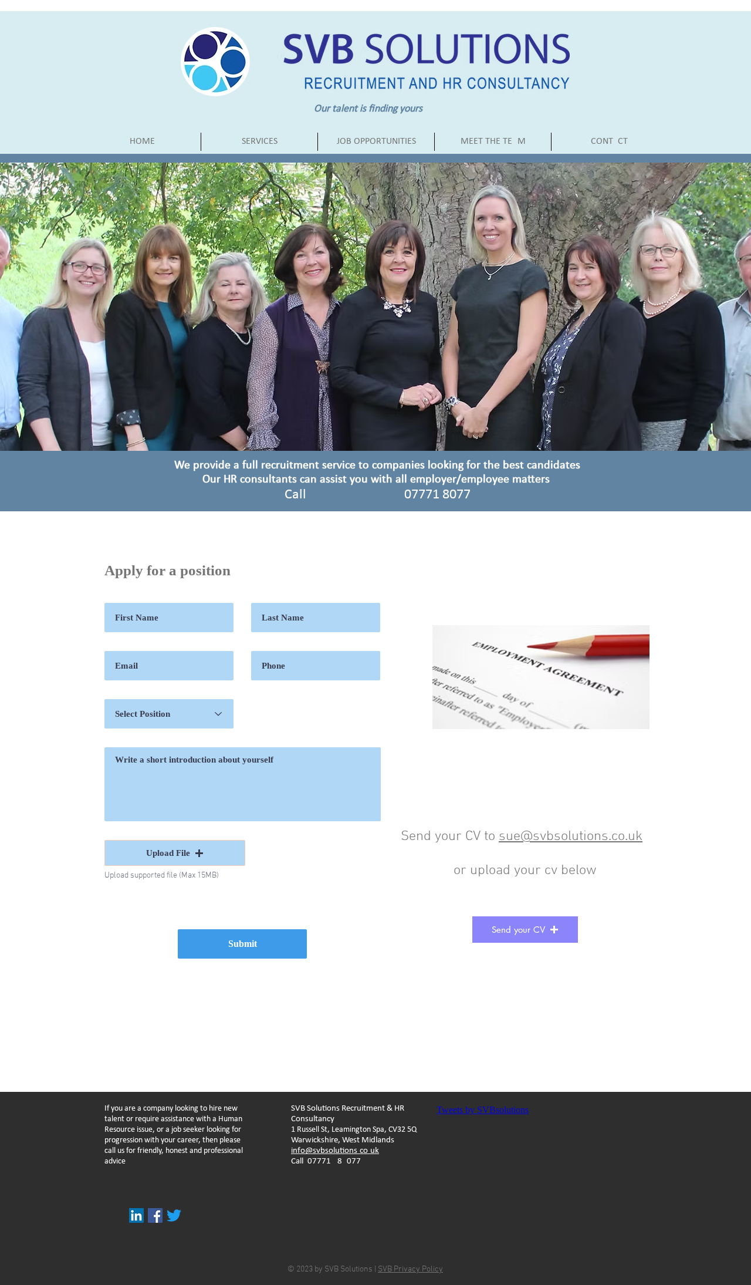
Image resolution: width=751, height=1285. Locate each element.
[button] (174, 853)
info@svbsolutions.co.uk (335, 1150)
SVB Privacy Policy (410, 1269)
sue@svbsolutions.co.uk (570, 836)
